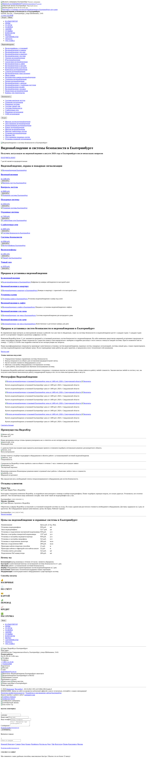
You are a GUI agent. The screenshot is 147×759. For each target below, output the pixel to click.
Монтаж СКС (10, 135)
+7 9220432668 (6, 664)
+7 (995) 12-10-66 (7, 662)
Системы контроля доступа (15, 100)
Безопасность (6, 96)
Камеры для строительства (15, 93)
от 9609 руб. (5, 191)
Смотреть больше (7, 425)
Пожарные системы (12, 104)
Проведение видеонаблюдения (16, 91)
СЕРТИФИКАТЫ (11, 37)
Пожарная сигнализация (14, 112)
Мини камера (10, 75)
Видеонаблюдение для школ (15, 89)
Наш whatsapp (10, 697)
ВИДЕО (8, 35)
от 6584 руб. (5, 241)
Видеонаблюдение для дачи (15, 52)
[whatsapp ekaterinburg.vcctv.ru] (3, 697)
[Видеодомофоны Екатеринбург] (13, 245)
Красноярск (72, 744)
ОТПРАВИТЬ (6, 729)
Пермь (65, 744)
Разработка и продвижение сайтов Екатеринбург (44, 693)
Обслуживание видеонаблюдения (17, 123)
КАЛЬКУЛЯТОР (11, 21)
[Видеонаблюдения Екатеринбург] (14, 170)
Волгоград (59, 744)
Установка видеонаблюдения (15, 133)
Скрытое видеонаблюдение (15, 71)
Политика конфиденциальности (12, 693)
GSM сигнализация (12, 114)
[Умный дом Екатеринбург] (11, 258)
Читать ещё (5, 351)
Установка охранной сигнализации (18, 139)
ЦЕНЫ (7, 23)
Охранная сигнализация (14, 102)
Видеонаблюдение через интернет (17, 73)
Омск (23, 744)
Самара (18, 744)
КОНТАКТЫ (10, 33)
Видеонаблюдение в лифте (15, 64)
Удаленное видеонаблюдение (16, 79)
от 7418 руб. (5, 216)
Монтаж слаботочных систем (16, 131)
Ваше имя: (5, 717)
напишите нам (29, 695)
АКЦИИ (8, 29)
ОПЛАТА (8, 39)
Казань (28, 744)
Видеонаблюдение (8, 44)
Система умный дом (12, 106)
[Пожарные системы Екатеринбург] (14, 195)
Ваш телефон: (6, 719)
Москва (80, 744)
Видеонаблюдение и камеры (15, 50)
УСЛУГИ (8, 25)
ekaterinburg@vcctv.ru (8, 672)
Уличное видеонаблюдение (15, 58)
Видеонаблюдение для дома (15, 56)
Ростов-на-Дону (45, 744)
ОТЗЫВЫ (9, 31)
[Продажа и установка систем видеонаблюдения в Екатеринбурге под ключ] (29, 9)
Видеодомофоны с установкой (16, 48)
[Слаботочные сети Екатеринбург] (14, 220)
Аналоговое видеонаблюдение (16, 62)
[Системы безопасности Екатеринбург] (15, 233)
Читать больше (6, 514)
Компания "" (14, 689)
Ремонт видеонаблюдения (14, 127)
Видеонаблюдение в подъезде (16, 68)
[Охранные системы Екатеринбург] (14, 208)
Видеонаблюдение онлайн (15, 87)
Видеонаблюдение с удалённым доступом (20, 85)
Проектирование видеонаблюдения (18, 125)
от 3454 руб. (5, 204)
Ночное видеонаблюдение (14, 81)
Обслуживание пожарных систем (17, 137)
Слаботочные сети (12, 110)
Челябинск (35, 744)
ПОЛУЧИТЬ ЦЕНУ (8, 158)
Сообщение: (5, 726)
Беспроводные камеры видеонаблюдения (20, 77)
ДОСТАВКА (10, 41)
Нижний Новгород (8, 744)
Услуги (4, 118)
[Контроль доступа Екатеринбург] (13, 183)
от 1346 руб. (5, 179)
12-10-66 (7, 15)
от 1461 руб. (5, 254)
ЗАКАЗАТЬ (5, 181)
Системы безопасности (13, 108)
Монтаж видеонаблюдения (15, 129)
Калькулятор (10, 699)
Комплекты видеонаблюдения (16, 69)
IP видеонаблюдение (12, 60)
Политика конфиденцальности (10, 727)
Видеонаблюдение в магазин (15, 66)
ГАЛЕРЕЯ (9, 27)
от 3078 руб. (5, 266)
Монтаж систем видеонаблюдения (17, 122)
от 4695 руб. (5, 229)
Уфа (52, 744)
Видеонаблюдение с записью (15, 83)
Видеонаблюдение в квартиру (16, 54)
